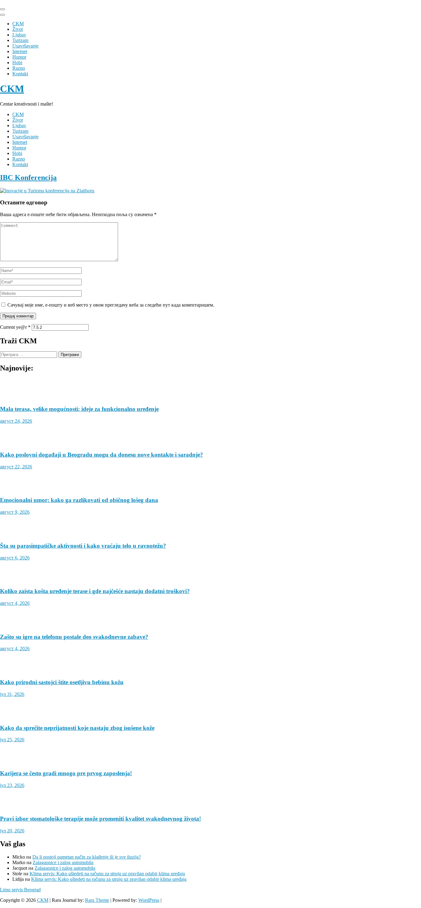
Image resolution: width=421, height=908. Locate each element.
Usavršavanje (25, 45)
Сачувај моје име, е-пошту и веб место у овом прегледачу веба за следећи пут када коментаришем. (110, 305)
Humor (19, 57)
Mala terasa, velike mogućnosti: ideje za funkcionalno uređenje (79, 850)
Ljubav (19, 34)
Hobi (17, 62)
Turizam (20, 40)
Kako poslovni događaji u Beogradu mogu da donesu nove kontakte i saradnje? (101, 896)
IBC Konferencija (28, 178)
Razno (18, 68)
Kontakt (20, 73)
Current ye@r (15, 327)
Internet (19, 51)
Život (17, 29)
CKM (18, 23)
